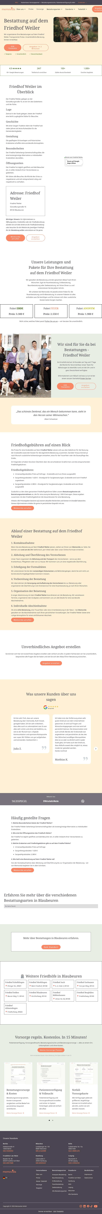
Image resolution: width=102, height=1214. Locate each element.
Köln (69, 1184)
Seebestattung (57, 1187)
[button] (21, 9)
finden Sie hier (85, 378)
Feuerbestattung (57, 1184)
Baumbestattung (57, 1178)
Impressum (88, 1174)
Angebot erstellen (35, 238)
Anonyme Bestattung (59, 1174)
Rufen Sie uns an (51, 321)
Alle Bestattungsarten (59, 1191)
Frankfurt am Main (74, 1178)
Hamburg (71, 1181)
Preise (31, 9)
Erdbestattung (57, 1181)
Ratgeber (39, 1188)
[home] (8, 9)
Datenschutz (88, 1178)
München (71, 1190)
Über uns (39, 1174)
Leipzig (70, 1187)
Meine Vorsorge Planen (51, 1050)
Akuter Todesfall (41, 1181)
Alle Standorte (73, 1194)
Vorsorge (40, 9)
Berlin (70, 1174)
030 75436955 (12, 47)
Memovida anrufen (15, 238)
